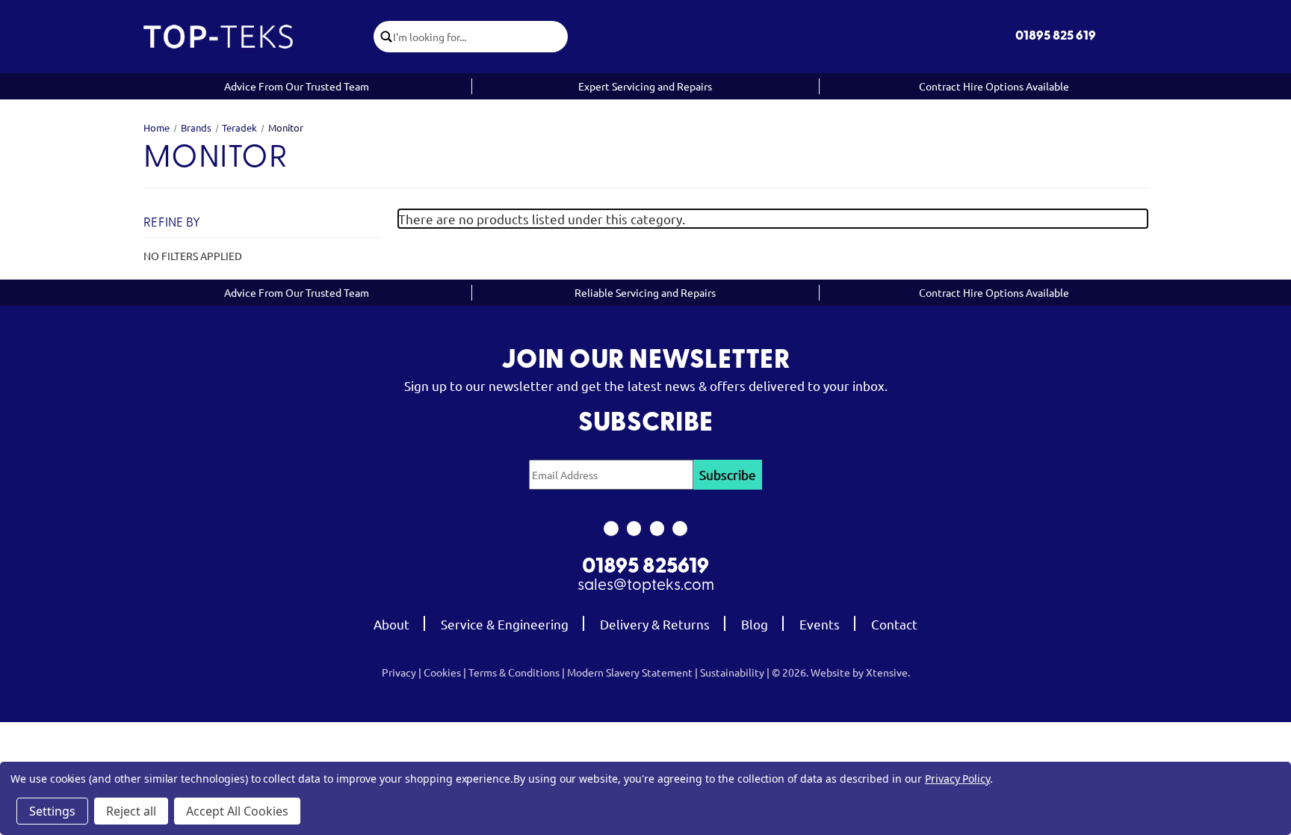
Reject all (131, 811)
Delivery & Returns (655, 624)
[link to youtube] (657, 528)
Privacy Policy (957, 778)
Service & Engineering (505, 624)
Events (819, 624)
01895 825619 (645, 567)
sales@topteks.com (646, 586)
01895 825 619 (1055, 36)
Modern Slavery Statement (630, 672)
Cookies (442, 672)
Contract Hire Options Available (994, 86)
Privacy (399, 672)
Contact (894, 624)
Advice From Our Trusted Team (296, 86)
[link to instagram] (634, 528)
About (391, 624)
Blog (754, 624)
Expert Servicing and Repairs (645, 86)
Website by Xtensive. (860, 672)
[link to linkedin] (680, 528)
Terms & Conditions (514, 672)
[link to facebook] (610, 528)
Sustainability (732, 672)
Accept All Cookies (237, 811)
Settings (52, 811)
